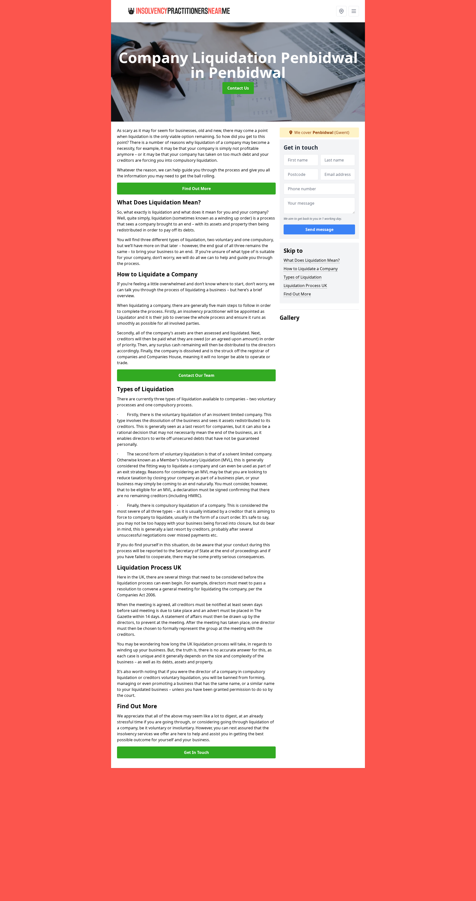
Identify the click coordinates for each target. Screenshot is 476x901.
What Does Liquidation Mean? (312, 260)
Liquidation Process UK (305, 285)
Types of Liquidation (303, 277)
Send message (319, 229)
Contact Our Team (196, 375)
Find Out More (196, 188)
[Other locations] (341, 11)
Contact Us (238, 88)
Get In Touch (196, 752)
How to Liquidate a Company (311, 268)
